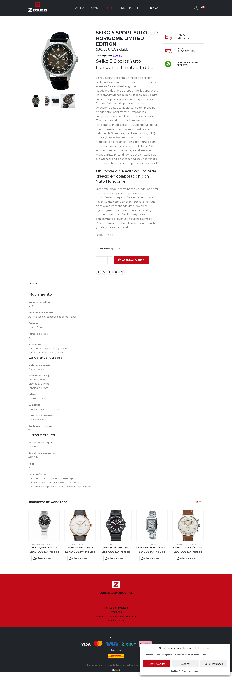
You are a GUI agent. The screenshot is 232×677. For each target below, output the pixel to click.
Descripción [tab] (36, 283)
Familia (79, 7)
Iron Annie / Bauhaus (184, 545)
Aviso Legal (116, 611)
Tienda (153, 7)
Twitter (104, 272)
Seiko (117, 249)
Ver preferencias (214, 663)
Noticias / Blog (132, 7)
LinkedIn (110, 272)
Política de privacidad (188, 671)
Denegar (185, 663)
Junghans (76, 545)
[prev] (152, 33)
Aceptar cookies (156, 663)
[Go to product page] (44, 525)
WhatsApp (122, 272)
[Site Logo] (37, 7)
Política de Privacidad (116, 607)
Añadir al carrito (133, 260)
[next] (157, 33)
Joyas (94, 7)
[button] (29, 61)
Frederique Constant (40, 545)
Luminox (112, 545)
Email (116, 272)
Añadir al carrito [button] (45, 558)
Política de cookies (116, 620)
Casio (148, 545)
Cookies (174, 671)
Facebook (98, 272)
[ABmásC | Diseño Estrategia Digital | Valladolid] (116, 670)
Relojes (109, 7)
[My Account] (195, 8)
